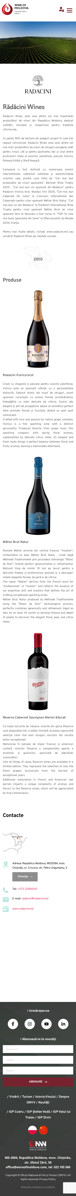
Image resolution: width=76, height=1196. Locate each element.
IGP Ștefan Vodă (38, 1112)
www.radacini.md (22, 909)
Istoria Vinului (45, 1097)
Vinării (14, 1097)
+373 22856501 (27, 889)
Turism (27, 1097)
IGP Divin (44, 1118)
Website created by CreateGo (38, 1187)
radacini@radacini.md (35, 898)
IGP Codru (16, 1112)
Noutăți (43, 1103)
